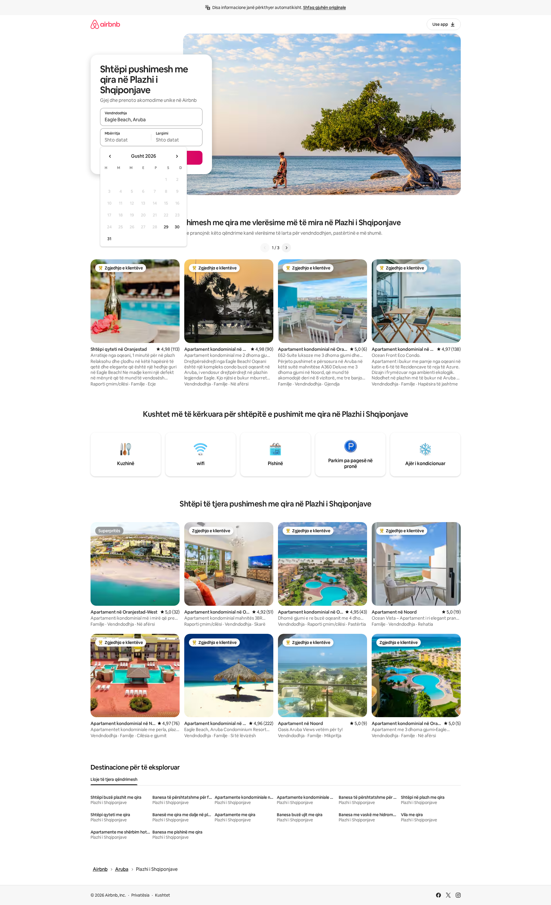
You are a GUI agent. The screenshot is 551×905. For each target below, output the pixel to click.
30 (177, 227)
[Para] (286, 247)
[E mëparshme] (265, 247)
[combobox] (151, 119)
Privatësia (140, 895)
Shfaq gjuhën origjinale (324, 7)
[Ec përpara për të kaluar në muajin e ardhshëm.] (176, 156)
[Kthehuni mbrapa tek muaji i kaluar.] (110, 156)
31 (109, 238)
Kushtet (162, 895)
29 (166, 227)
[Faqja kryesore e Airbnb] (105, 24)
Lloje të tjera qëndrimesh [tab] (114, 779)
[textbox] (126, 139)
